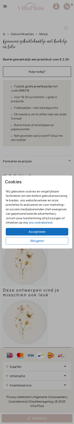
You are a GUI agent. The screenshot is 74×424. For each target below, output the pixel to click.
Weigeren (37, 241)
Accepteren (37, 232)
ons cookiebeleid (40, 222)
